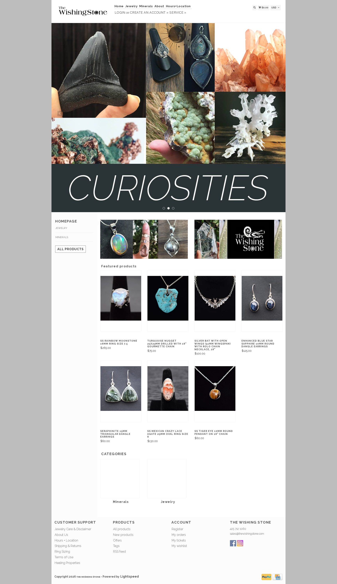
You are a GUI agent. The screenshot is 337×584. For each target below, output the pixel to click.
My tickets (179, 540)
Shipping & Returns (68, 546)
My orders (179, 535)
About (159, 6)
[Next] (277, 113)
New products (123, 535)
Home (119, 6)
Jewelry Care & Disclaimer (73, 529)
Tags (116, 546)
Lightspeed (129, 576)
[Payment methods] (266, 576)
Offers (117, 540)
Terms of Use (64, 557)
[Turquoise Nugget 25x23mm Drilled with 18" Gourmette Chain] (167, 298)
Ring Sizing (62, 551)
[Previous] (60, 113)
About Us (61, 535)
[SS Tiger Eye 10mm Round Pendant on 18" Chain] (215, 388)
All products (70, 249)
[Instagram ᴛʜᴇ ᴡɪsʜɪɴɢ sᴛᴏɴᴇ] (240, 543)
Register (177, 529)
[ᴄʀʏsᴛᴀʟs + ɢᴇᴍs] (83, 11)
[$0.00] (282, 7)
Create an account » (149, 12)
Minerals (146, 6)
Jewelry (131, 6)
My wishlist (179, 546)
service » (177, 12)
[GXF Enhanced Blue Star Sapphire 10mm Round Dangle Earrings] (262, 298)
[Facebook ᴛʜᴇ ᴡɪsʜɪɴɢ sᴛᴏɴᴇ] (233, 543)
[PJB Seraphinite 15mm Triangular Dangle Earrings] (120, 388)
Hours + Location (66, 540)
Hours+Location (178, 6)
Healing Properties (67, 563)
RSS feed (119, 551)
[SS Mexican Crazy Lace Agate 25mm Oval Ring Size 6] (167, 388)
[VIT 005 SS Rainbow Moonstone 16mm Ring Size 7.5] (120, 298)
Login (120, 12)
